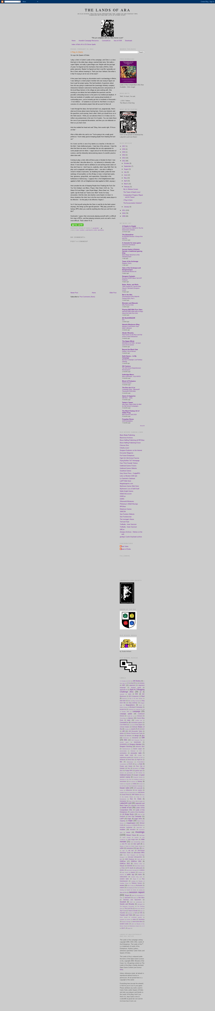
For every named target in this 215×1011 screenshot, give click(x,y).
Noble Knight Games (126, 491)
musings (101, 230)
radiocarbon (123, 876)
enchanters (123, 753)
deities (122, 733)
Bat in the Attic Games (136, 698)
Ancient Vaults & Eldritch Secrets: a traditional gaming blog (132, 251)
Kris (123, 320)
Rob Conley (131, 885)
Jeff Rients (141, 792)
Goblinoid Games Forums (128, 466)
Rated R (135, 879)
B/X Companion (134, 696)
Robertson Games (126, 509)
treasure (130, 912)
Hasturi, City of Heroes (129, 351)
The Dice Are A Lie (128, 387)
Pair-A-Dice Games (139, 865)
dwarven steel (140, 746)
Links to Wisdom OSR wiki (128, 476)
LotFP (122, 818)
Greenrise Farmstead (128, 245)
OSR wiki (139, 859)
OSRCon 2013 (138, 863)
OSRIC (122, 499)
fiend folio (131, 759)
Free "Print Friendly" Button (129, 463)
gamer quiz (138, 770)
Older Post (113, 293)
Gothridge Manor (128, 374)
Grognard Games (137, 777)
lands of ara (127, 807)
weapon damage (126, 921)
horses (141, 783)
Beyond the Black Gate (130, 349)
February (127, 186)
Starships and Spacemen (132, 899)
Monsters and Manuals (130, 303)
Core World (123, 724)
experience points (125, 757)
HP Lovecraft (138, 788)
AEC (123, 685)
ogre (123, 850)
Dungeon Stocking (126, 746)
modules (122, 829)
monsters (132, 829)
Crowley (127, 729)
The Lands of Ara (107, 10)
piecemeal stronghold (132, 870)
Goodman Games (125, 471)
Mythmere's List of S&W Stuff (129, 489)
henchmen (123, 781)
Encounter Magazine (126, 453)
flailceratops (130, 762)
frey (129, 768)
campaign (136, 711)
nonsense (130, 848)
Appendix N (123, 689)
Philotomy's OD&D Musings (129, 504)
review (122, 885)
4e (132, 683)
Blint (129, 700)
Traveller (122, 912)
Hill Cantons (126, 366)
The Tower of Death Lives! (131, 192)
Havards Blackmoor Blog (130, 324)
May (125, 178)
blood (140, 705)
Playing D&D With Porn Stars (132, 309)
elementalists (123, 751)
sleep (133, 895)
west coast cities (137, 921)
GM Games (139, 772)
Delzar (122, 735)
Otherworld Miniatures (127, 501)
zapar (129, 928)
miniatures (128, 825)
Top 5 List (123, 910)
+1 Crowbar (123, 681)
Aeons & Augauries (128, 396)
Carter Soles (124, 546)
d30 (123, 731)
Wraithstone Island (134, 926)
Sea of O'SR (118, 40)
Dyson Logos (137, 748)
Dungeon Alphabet (136, 744)
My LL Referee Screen (130, 189)
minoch (135, 825)
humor (121, 790)
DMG (125, 740)
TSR (141, 912)
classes (130, 718)
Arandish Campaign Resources (89, 40)
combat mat (138, 720)
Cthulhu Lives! (124, 448)
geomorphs (130, 772)
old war (131, 850)
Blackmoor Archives (126, 438)
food (140, 764)
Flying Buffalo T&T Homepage (129, 460)
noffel (121, 848)
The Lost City (129, 908)
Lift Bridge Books (128, 814)
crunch (133, 729)
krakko (141, 801)
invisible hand (123, 792)
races (140, 874)
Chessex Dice (124, 445)
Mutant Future (131, 835)
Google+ (136, 775)
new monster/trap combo (138, 841)
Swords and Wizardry (127, 904)
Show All (142, 425)
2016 (124, 149)
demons (129, 735)
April (125, 181)
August (126, 169)
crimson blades (124, 727)
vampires (122, 919)
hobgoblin (128, 783)
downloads (137, 742)
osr (121, 859)
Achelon (141, 683)
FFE (142, 757)
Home (73, 40)
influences (129, 790)
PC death (130, 868)
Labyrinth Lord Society (137, 805)
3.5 (128, 683)
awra (129, 694)
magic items (138, 818)
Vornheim (141, 919)
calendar (138, 709)
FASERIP (135, 757)
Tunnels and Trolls (126, 915)
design (136, 735)
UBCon (122, 529)
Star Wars (141, 897)
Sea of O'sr (123, 892)
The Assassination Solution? (132, 203)
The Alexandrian (127, 234)
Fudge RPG (129, 770)
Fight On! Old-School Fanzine (129, 458)
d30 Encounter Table (135, 731)
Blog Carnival (136, 700)
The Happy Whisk (128, 341)
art (140, 692)
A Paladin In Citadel (129, 226)
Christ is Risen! (126, 383)
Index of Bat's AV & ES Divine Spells (84, 44)
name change (127, 837)
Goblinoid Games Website (128, 468)
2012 (124, 161)
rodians (122, 887)
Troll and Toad (124, 522)
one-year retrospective (135, 857)
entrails (140, 755)
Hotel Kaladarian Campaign (135, 786)
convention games (136, 722)
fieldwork (122, 759)
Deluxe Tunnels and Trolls (134, 733)
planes (142, 870)
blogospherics (130, 705)
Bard (142, 696)
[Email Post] (101, 228)
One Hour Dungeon (129, 855)
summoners (139, 902)
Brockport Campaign (136, 707)
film (121, 762)
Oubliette (129, 865)
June (126, 175)
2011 (124, 210)
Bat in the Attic (127, 295)
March (126, 184)
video (134, 919)
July (125, 172)
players (133, 872)
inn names (138, 790)
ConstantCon (106, 40)
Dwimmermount (126, 748)
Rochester (139, 885)
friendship (135, 768)
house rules (124, 788)
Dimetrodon (126, 737)
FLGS (130, 764)
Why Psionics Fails (128, 305)
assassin (122, 694)
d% (139, 729)
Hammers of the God (125, 779)
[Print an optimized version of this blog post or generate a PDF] (77, 226)
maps (130, 821)
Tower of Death (133, 910)
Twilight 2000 (139, 915)
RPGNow (123, 506)
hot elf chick (123, 786)
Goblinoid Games (125, 775)
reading (133, 881)
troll (136, 912)
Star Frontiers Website (127, 514)
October (127, 163)
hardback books (138, 779)
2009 (124, 216)
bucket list (123, 709)
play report (125, 872)
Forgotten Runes (128, 419)
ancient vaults (136, 687)
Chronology (123, 718)
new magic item (133, 839)
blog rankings (133, 702)
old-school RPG (139, 852)
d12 (143, 729)
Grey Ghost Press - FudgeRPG (130, 473)
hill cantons (132, 781)
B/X (78, 230)
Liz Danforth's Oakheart (127, 478)
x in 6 (142, 926)
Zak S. (123, 928)
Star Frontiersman (125, 517)
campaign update (126, 714)
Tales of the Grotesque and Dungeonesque (131, 269)
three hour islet (139, 908)
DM (143, 738)
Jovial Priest (125, 794)
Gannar (122, 772)
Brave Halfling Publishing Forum (130, 443)
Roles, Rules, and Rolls (130, 284)
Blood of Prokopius (129, 381)
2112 (129, 681)
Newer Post (74, 293)
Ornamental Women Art (129, 271)
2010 (124, 213)
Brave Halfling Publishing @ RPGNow (132, 440)
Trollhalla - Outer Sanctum (128, 527)
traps (141, 910)
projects (140, 872)
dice (143, 735)
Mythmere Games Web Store (129, 486)
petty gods (139, 868)
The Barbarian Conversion (127, 906)
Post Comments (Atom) (87, 297)
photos (122, 870)
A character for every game (131, 243)
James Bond (132, 792)
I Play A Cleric (128, 200)
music (128, 832)
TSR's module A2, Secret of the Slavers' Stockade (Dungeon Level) (131, 288)
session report (136, 892)
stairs (134, 897)
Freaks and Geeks (126, 766)
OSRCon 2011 (136, 861)
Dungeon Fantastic (128, 276)
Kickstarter (123, 801)
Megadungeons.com (126, 483)
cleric (82, 230)
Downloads (128, 40)
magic (129, 818)
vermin (128, 919)
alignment (132, 685)
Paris (123, 868)
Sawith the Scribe (131, 890)
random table (124, 879)
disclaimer (135, 737)
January (127, 207)
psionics (122, 874)
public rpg (130, 874)
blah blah (123, 700)
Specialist (128, 897)
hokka (135, 783)
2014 (124, 155)
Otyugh (122, 865)
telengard (140, 904)
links (139, 814)
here (121, 969)
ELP (141, 751)
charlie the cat (131, 716)
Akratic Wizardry (128, 333)
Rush (136, 887)
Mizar (141, 825)
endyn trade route (126, 755)
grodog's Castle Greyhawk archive (131, 537)
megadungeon (130, 823)
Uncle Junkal (123, 917)
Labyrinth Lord (91, 230)
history (140, 781)
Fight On (139, 759)
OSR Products (129, 859)
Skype (127, 895)
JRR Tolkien (135, 794)
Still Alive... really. (127, 398)
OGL (143, 848)
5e (136, 683)
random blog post (136, 876)
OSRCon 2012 (125, 863)
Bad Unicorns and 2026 (129, 414)
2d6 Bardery (137, 681)
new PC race (126, 844)
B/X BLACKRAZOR (128, 318)
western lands (124, 923)
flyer (136, 764)
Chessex (139, 716)
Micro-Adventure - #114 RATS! (131, 376)
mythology (141, 835)
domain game (124, 742)
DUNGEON (123, 744)
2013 (124, 158)
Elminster (133, 751)
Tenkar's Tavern (127, 402)
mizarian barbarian (126, 827)
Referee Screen (137, 883)
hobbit (121, 783)
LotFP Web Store (125, 481)
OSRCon (123, 496)
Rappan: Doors (126, 263)
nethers (136, 837)
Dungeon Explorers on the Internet (131, 450)
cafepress (131, 709)
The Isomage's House (127, 519)
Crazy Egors (138, 724)
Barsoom (124, 698)
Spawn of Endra (125, 549)
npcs (137, 848)
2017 (124, 146)
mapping (122, 820)
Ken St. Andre (135, 799)
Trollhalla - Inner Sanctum (128, 524)
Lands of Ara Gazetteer (137, 812)
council (131, 724)
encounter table (136, 753)
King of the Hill (133, 801)
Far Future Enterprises (127, 455)
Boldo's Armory (124, 707)
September (127, 166)
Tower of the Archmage (130, 261)
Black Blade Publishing (127, 435)
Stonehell (123, 902)
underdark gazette (136, 917)
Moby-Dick (139, 827)
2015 (124, 152)
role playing (130, 887)
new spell (136, 844)
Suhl (131, 902)
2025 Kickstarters (127, 421)
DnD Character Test (136, 740)
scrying (140, 890)
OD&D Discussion (126, 494)
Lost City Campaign (134, 816)
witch (132, 923)
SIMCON (123, 511)
